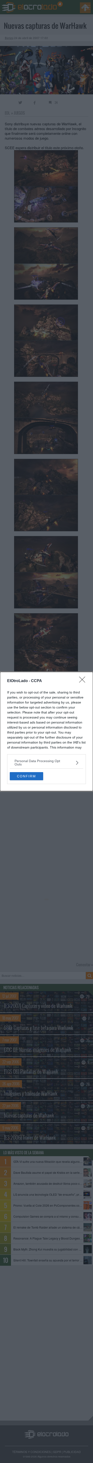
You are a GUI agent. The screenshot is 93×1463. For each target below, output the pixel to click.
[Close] (83, 681)
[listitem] (46, 762)
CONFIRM (26, 776)
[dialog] (46, 731)
